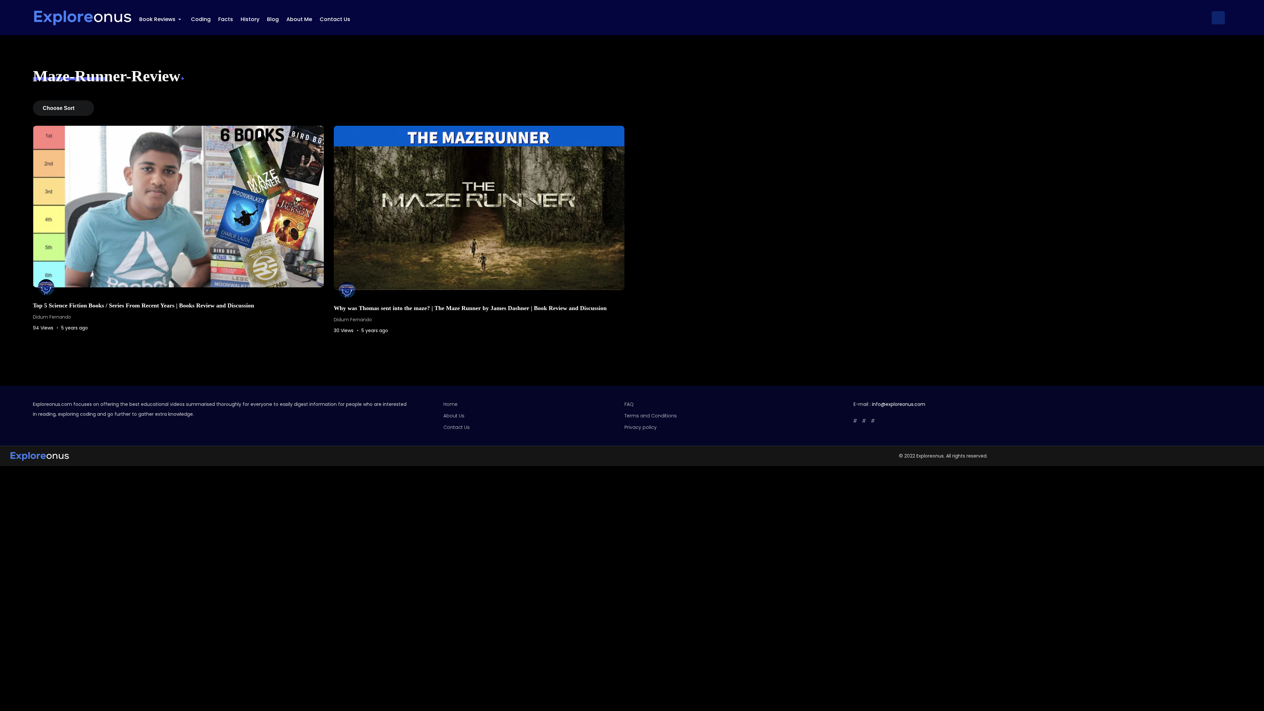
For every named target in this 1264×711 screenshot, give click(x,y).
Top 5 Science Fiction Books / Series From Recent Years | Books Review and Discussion (143, 305)
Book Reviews (161, 19)
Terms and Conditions (650, 415)
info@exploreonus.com (898, 404)
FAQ (629, 404)
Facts (225, 19)
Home (450, 404)
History (250, 19)
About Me (299, 19)
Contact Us (335, 19)
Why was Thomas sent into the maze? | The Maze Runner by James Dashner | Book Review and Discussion (470, 308)
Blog (273, 19)
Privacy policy (640, 427)
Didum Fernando (52, 317)
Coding (201, 19)
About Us (453, 415)
